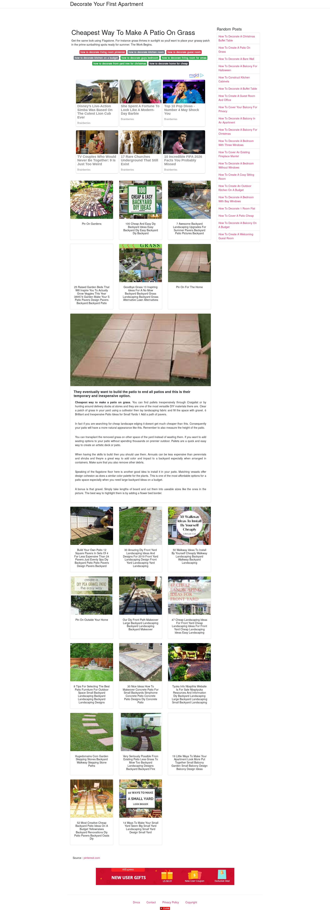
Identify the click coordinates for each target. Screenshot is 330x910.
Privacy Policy (170, 902)
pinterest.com (92, 858)
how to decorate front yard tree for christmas (119, 63)
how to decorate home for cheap (169, 63)
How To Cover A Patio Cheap (236, 215)
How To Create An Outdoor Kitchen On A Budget (234, 188)
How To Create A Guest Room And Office (236, 98)
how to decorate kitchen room (146, 52)
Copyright (191, 902)
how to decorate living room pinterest (102, 52)
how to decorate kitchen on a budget (96, 58)
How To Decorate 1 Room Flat (236, 208)
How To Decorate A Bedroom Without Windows (236, 165)
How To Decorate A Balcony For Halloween (237, 68)
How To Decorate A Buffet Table (237, 88)
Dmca (136, 902)
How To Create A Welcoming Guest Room (235, 236)
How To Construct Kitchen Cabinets (234, 79)
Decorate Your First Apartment (106, 3)
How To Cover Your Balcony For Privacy (237, 109)
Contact (151, 902)
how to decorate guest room (184, 52)
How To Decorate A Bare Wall (236, 59)
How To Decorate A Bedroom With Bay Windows (236, 199)
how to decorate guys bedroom (139, 58)
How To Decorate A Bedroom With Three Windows (236, 143)
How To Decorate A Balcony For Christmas (237, 131)
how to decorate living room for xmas (184, 58)
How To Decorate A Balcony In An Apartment (236, 120)
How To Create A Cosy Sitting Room (236, 176)
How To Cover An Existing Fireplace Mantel (234, 154)
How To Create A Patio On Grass (234, 49)
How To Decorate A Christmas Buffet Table (236, 38)
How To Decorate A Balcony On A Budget (237, 225)
